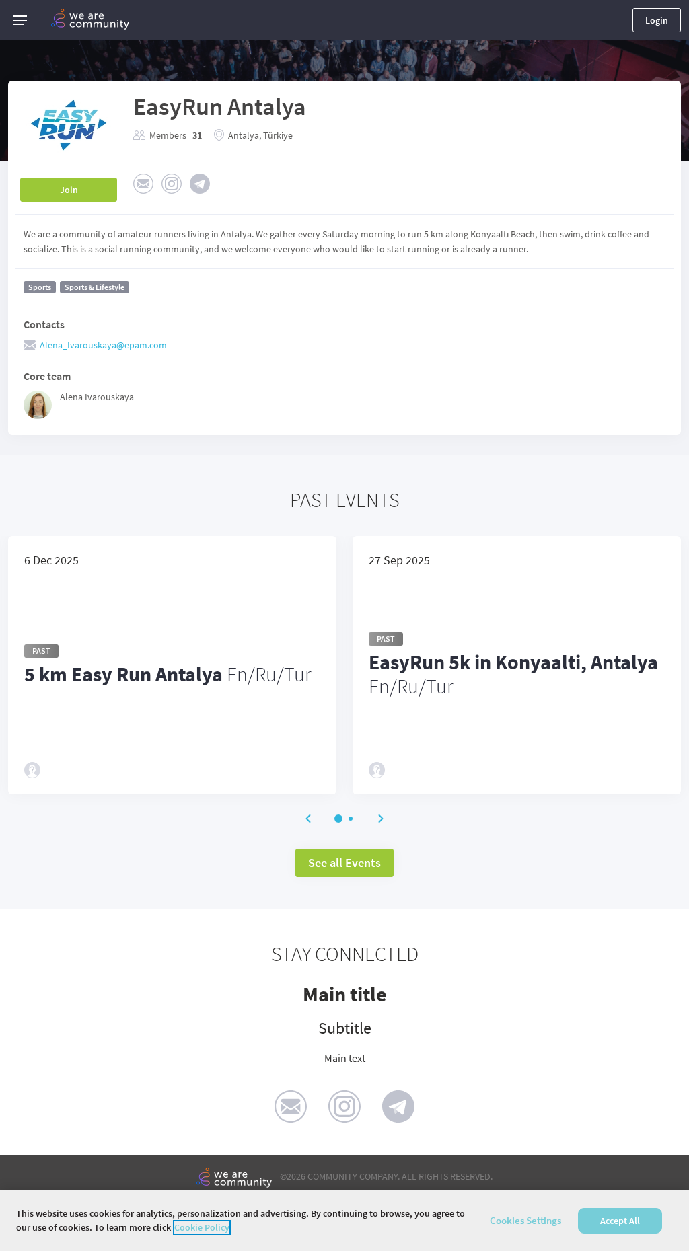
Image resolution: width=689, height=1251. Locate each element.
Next (381, 818)
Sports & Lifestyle (94, 287)
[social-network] (143, 184)
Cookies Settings (525, 1220)
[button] (20, 20)
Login (656, 20)
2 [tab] (351, 818)
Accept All (620, 1221)
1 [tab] (338, 818)
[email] (290, 1106)
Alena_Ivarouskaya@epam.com (103, 345)
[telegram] (398, 1106)
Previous (308, 818)
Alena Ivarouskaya (97, 397)
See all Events (344, 862)
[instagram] (344, 1106)
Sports (39, 287)
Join (69, 190)
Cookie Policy (201, 1227)
